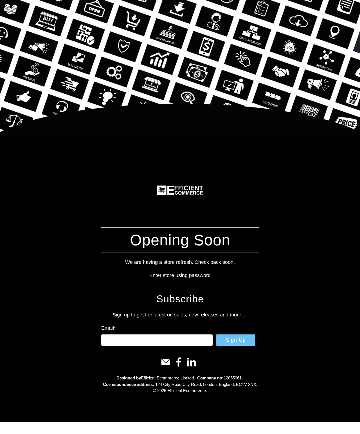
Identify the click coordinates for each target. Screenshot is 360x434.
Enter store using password (180, 275)
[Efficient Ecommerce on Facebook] (179, 365)
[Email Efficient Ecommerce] (166, 365)
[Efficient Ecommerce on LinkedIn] (191, 365)
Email (108, 328)
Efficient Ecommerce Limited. (168, 377)
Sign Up (236, 340)
